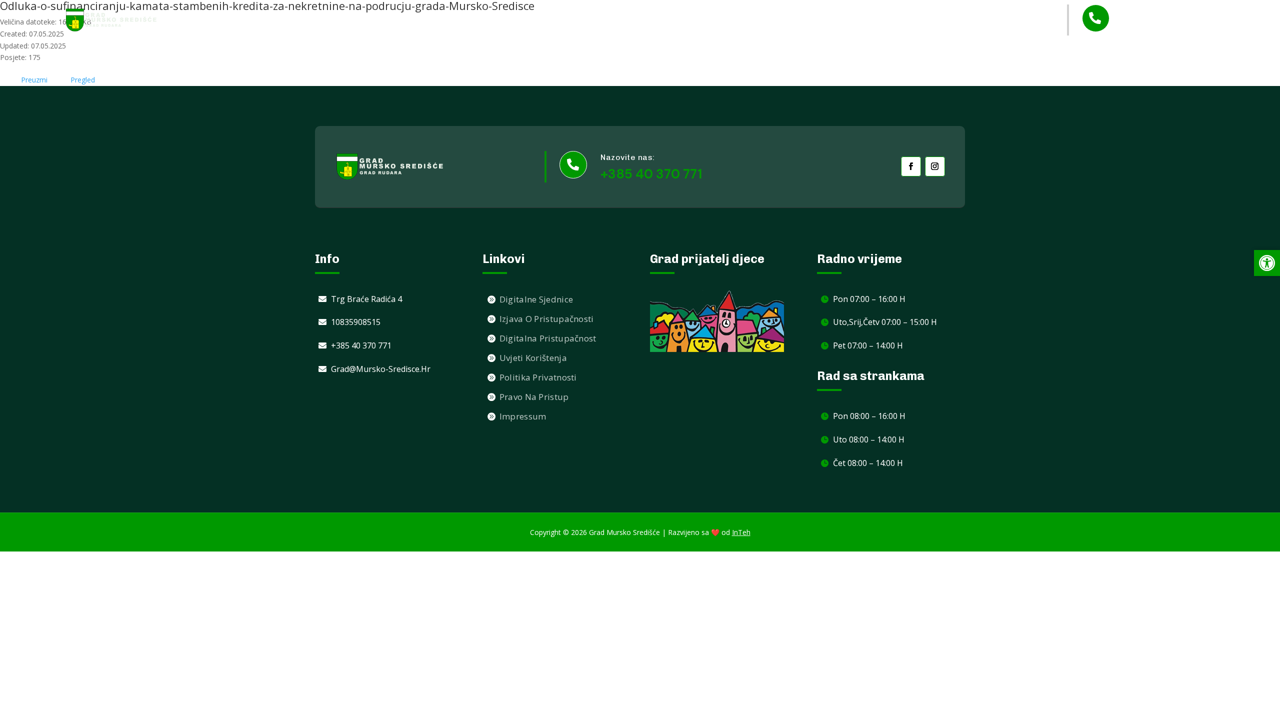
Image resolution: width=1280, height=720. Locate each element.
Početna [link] (605, 19)
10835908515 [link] (355, 322)
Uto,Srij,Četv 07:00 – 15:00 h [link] (885, 322)
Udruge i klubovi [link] (760, 19)
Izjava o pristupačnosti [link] (547, 318)
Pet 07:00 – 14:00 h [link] (868, 345)
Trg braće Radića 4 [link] (366, 299)
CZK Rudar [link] (1019, 19)
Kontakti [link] (967, 19)
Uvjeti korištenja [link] (533, 358)
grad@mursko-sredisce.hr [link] (380, 369)
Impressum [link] (523, 416)
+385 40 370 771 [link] (1165, 27)
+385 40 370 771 (651, 174)
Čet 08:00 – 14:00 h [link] (868, 463)
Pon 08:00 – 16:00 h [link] (869, 416)
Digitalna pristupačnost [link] (548, 338)
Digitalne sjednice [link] (536, 299)
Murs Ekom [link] (829, 19)
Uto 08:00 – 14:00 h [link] (868, 439)
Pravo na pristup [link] (534, 396)
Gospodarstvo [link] (895, 20)
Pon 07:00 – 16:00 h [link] (869, 299)
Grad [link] (692, 20)
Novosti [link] (652, 19)
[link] (111, 19)
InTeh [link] (741, 532)
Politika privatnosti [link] (538, 377)
